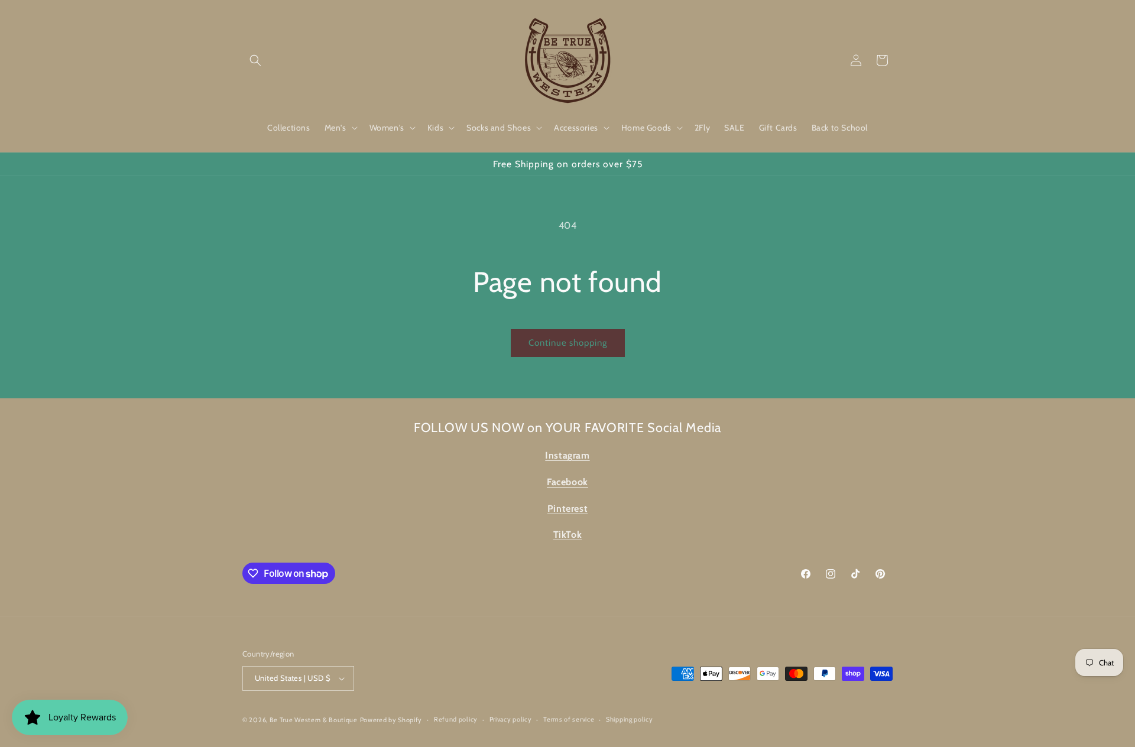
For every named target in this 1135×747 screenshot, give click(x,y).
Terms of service (568, 719)
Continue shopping (567, 342)
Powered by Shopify (391, 720)
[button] (255, 60)
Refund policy (456, 719)
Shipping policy (629, 719)
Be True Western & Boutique (314, 720)
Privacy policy (510, 719)
